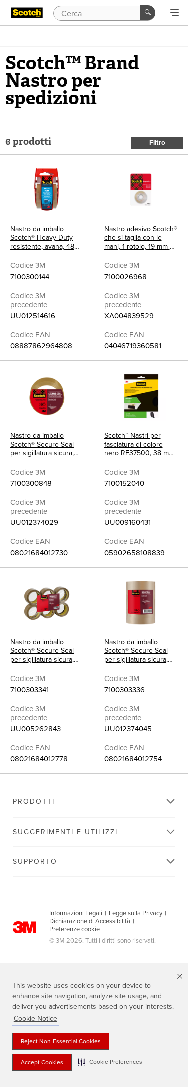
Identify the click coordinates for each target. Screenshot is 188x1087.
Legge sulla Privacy (135, 913)
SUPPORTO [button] (35, 861)
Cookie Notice (35, 1018)
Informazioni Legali (75, 913)
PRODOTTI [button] (34, 801)
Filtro (157, 143)
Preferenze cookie (74, 929)
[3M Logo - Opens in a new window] (27, 13)
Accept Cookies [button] (42, 1062)
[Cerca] (147, 12)
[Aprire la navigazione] (174, 13)
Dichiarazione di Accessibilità (89, 921)
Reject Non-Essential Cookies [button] (61, 1041)
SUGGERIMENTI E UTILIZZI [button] (65, 832)
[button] (110, 1062)
